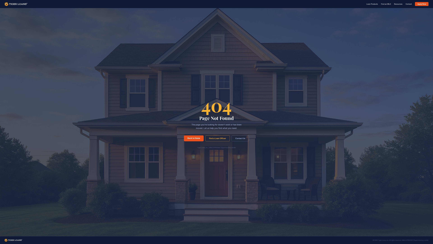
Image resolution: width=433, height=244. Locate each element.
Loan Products (372, 4)
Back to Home (194, 138)
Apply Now (421, 4)
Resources (398, 4)
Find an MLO (386, 4)
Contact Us (240, 138)
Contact (409, 4)
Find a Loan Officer (217, 138)
